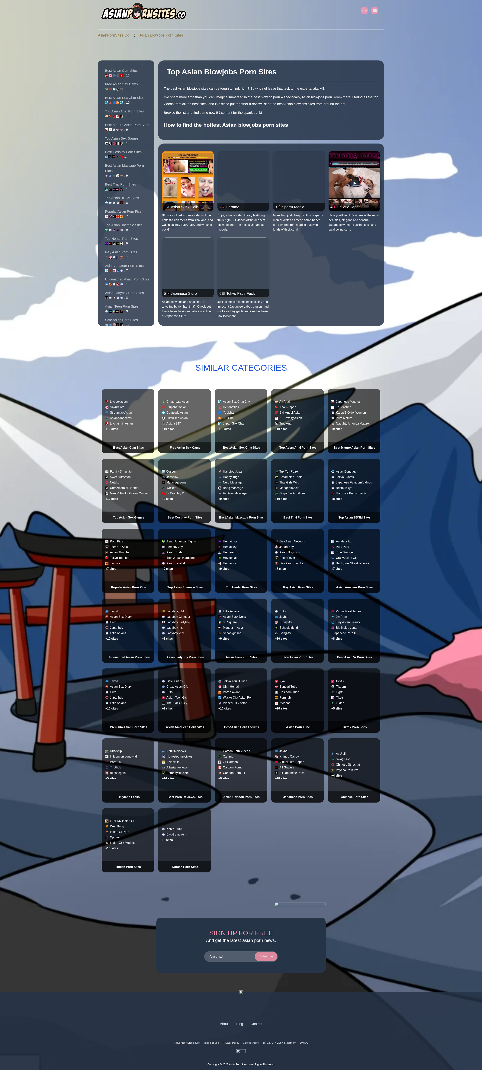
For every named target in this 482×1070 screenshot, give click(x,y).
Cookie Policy (251, 1042)
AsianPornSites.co (113, 35)
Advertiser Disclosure (187, 1042)
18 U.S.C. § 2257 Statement (279, 1042)
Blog (239, 1024)
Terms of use (211, 1042)
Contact (256, 1024)
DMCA (304, 1042)
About (224, 1024)
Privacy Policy (231, 1042)
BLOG (364, 10)
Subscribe (266, 956)
